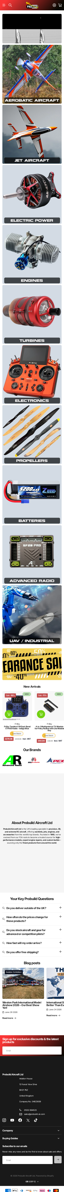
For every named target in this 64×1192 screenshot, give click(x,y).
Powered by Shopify (45, 1176)
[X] (28, 1120)
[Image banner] (32, 74)
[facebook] (20, 1120)
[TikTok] (35, 1120)
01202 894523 (30, 1110)
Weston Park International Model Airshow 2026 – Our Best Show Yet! (21, 1005)
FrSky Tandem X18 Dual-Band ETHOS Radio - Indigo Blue (17, 727)
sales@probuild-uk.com (34, 1114)
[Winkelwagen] (60, 5)
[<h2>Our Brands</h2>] (12, 761)
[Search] (10, 5)
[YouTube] (12, 1120)
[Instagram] (4, 1120)
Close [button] (32, 1130)
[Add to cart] (9, 714)
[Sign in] (54, 5)
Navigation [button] (4, 5)
